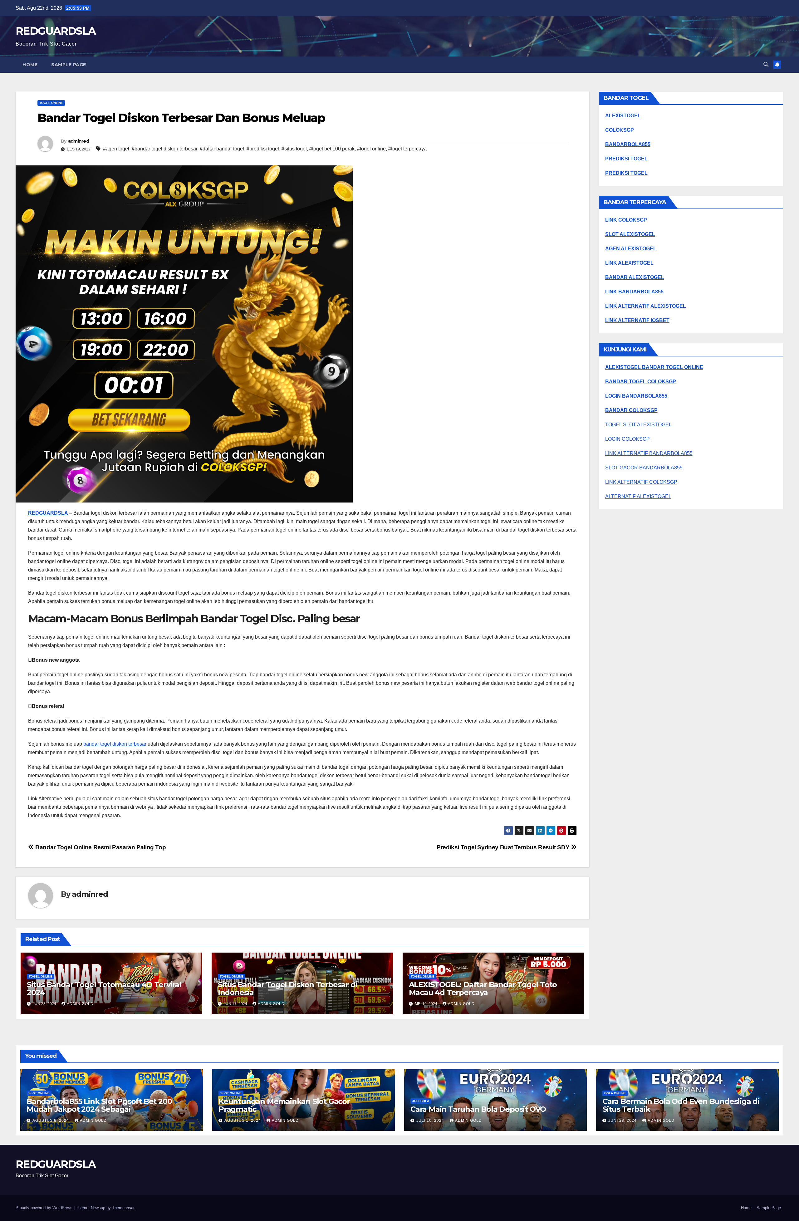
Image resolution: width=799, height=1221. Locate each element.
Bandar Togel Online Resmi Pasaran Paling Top (100, 847)
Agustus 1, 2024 (243, 1120)
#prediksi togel (263, 148)
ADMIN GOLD (80, 1004)
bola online (615, 1093)
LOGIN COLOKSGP (627, 439)
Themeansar (123, 1207)
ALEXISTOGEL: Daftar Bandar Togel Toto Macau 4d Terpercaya (483, 988)
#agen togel (116, 148)
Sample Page (68, 64)
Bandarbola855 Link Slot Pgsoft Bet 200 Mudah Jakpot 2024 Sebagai (99, 1105)
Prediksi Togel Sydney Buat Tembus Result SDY (504, 847)
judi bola (420, 1101)
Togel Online (51, 103)
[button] (765, 64)
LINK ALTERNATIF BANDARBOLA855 (649, 453)
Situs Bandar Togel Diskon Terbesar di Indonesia (287, 988)
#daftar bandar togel (222, 148)
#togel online (371, 148)
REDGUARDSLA (56, 30)
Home (29, 64)
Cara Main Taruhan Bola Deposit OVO (478, 1109)
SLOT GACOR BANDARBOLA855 (644, 467)
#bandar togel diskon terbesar (164, 148)
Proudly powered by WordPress (45, 1207)
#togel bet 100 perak (332, 148)
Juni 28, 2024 (623, 1120)
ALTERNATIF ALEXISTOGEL (638, 496)
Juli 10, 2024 (430, 1120)
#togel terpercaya (407, 148)
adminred (78, 141)
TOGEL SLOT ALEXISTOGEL (638, 424)
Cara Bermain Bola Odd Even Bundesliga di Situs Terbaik (680, 1105)
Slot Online (39, 1093)
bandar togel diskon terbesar (114, 744)
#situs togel (294, 148)
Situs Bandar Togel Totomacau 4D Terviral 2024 (104, 988)
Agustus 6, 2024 (51, 1120)
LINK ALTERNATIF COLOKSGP (641, 482)
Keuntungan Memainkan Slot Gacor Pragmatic (284, 1105)
